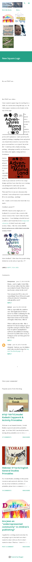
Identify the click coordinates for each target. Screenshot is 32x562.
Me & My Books (7, 10)
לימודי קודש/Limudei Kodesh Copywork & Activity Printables (12, 417)
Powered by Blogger (17, 557)
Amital (9, 307)
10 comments (6, 490)
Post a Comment (8, 547)
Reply (9, 303)
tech (13, 267)
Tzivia (9, 344)
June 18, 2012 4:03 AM (19, 307)
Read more (26, 437)
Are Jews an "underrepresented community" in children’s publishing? (15, 525)
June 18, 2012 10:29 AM (20, 344)
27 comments (6, 437)
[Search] (24, 3)
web (17, 267)
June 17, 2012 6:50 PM (22, 281)
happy (9, 267)
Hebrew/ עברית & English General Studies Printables (15, 470)
